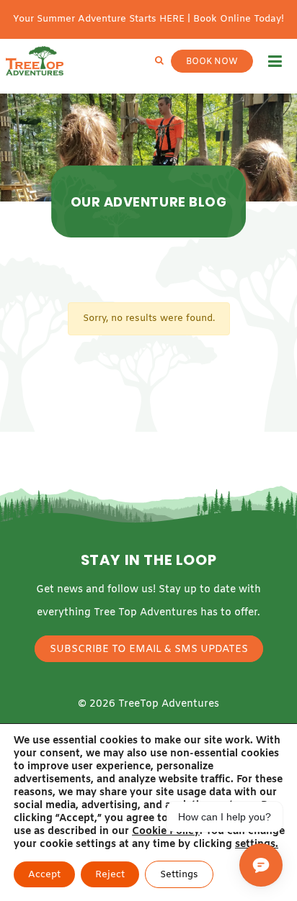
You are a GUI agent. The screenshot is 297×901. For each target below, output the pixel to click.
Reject (110, 875)
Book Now (212, 62)
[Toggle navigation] (275, 61)
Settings (179, 875)
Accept (44, 875)
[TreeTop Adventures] (34, 61)
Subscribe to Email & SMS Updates (149, 649)
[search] (159, 61)
